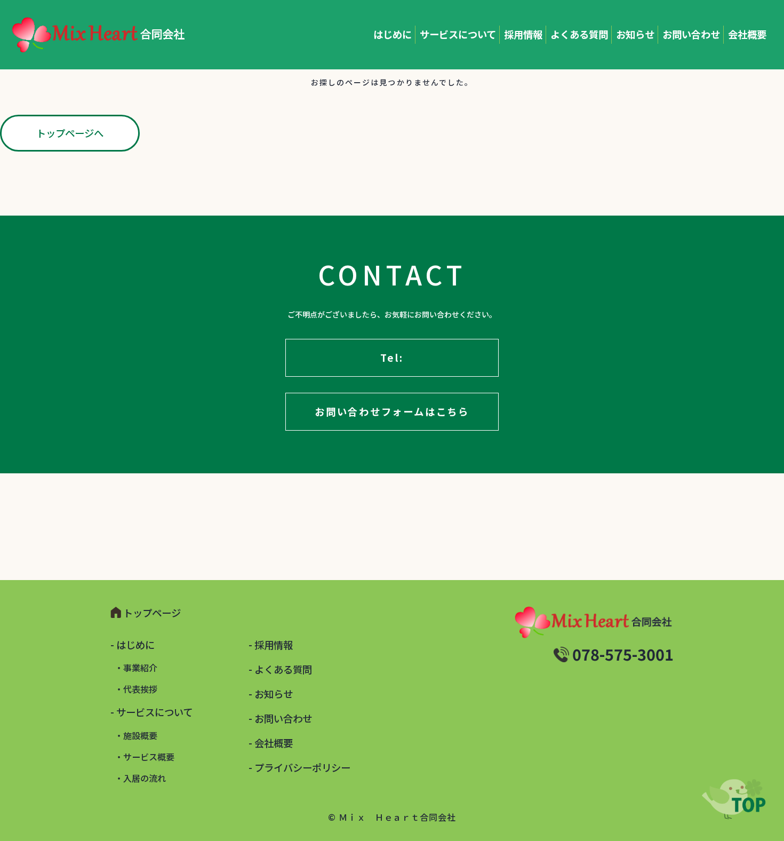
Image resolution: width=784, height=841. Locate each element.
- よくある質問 (280, 669)
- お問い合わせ (280, 718)
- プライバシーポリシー (299, 767)
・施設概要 (136, 735)
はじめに (392, 34)
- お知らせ (271, 694)
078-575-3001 (623, 654)
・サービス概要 (144, 756)
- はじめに (132, 645)
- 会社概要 (271, 743)
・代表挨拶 (136, 689)
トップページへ (69, 133)
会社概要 (747, 34)
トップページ (152, 613)
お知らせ (635, 34)
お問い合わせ (691, 34)
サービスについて (458, 34)
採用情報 (523, 34)
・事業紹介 (136, 667)
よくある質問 (579, 34)
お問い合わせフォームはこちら (392, 411)
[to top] (731, 799)
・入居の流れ (140, 778)
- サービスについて (151, 712)
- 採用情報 (271, 645)
